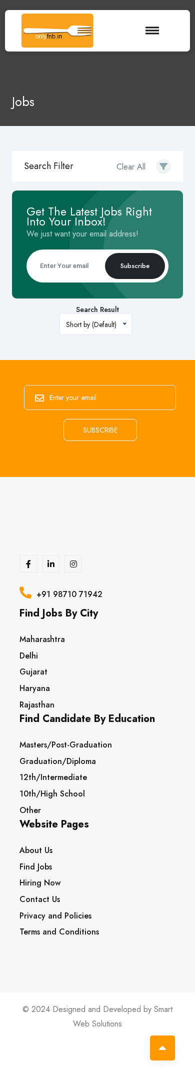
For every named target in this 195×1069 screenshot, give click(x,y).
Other (30, 810)
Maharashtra (42, 639)
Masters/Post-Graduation (66, 744)
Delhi (29, 656)
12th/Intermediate (53, 777)
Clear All (131, 166)
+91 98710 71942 (67, 594)
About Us (36, 850)
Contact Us (40, 899)
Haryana (35, 688)
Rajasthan (37, 704)
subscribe (100, 429)
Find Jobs (36, 866)
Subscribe (135, 265)
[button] (163, 166)
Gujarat (34, 672)
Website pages (54, 826)
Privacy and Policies (56, 916)
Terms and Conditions (59, 932)
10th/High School (52, 794)
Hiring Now (40, 882)
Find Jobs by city (59, 614)
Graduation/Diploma (58, 761)
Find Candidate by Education (87, 720)
